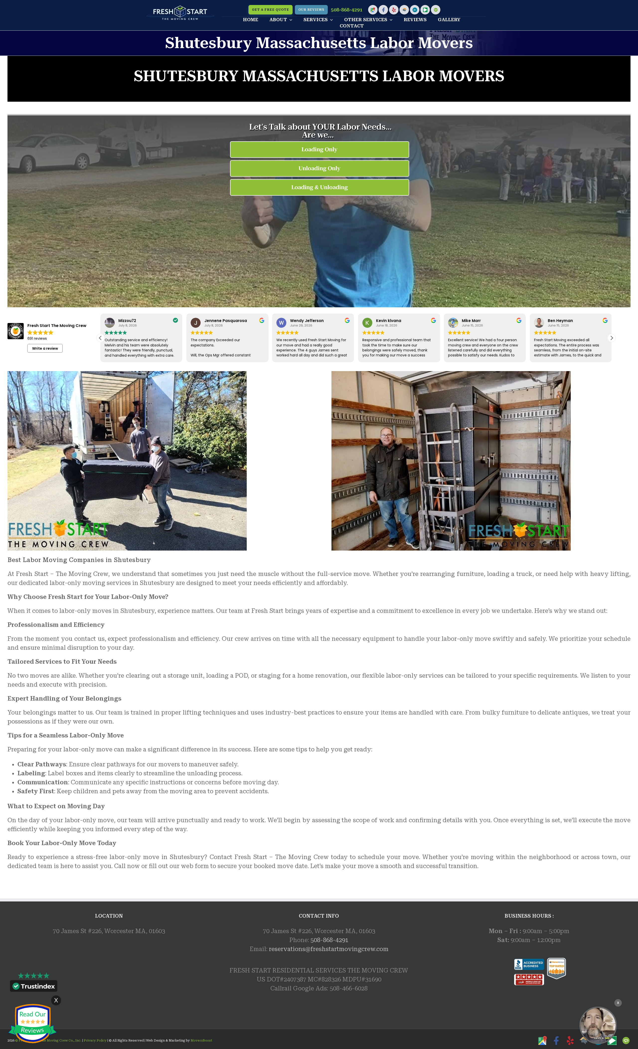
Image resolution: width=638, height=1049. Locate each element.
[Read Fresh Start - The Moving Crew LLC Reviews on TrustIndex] (33, 987)
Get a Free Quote (270, 9)
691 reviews (37, 338)
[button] (611, 338)
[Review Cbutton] (32, 1023)
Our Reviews (311, 9)
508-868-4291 (346, 9)
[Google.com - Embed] (108, 979)
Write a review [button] (45, 348)
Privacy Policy (95, 1040)
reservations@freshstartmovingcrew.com (329, 949)
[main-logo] (180, 7)
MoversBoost (201, 1040)
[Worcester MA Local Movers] (598, 1025)
